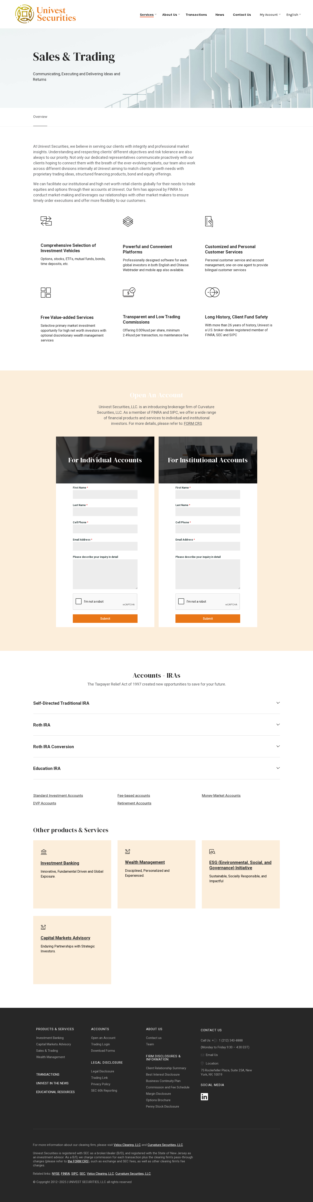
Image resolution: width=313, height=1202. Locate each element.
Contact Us (242, 15)
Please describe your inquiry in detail (95, 556)
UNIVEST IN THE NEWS (52, 1083)
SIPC (74, 1174)
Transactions (196, 15)
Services (147, 15)
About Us (169, 15)
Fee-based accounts (134, 795)
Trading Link (99, 1078)
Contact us (154, 1038)
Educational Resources (55, 1092)
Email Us (212, 1055)
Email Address (82, 539)
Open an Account (103, 1038)
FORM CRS (193, 423)
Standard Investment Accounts (58, 795)
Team (150, 1044)
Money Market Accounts (221, 795)
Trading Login (100, 1044)
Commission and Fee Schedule (168, 1087)
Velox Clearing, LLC (127, 1145)
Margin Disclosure (158, 1094)
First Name (80, 487)
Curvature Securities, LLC (165, 1145)
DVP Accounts (44, 803)
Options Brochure (158, 1100)
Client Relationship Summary (166, 1068)
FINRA (65, 1174)
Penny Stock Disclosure (162, 1106)
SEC (82, 1174)
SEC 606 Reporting (104, 1090)
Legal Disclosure (102, 1071)
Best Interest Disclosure (163, 1074)
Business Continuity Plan (163, 1081)
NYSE (56, 1174)
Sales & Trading (47, 1051)
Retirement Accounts (134, 803)
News (219, 15)
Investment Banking (50, 1038)
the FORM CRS (78, 1161)
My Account (269, 15)
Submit (105, 618)
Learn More (43, 890)
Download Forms (103, 1051)
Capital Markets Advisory (53, 1044)
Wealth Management (50, 1057)
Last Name (80, 505)
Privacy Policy (100, 1084)
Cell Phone (80, 522)
